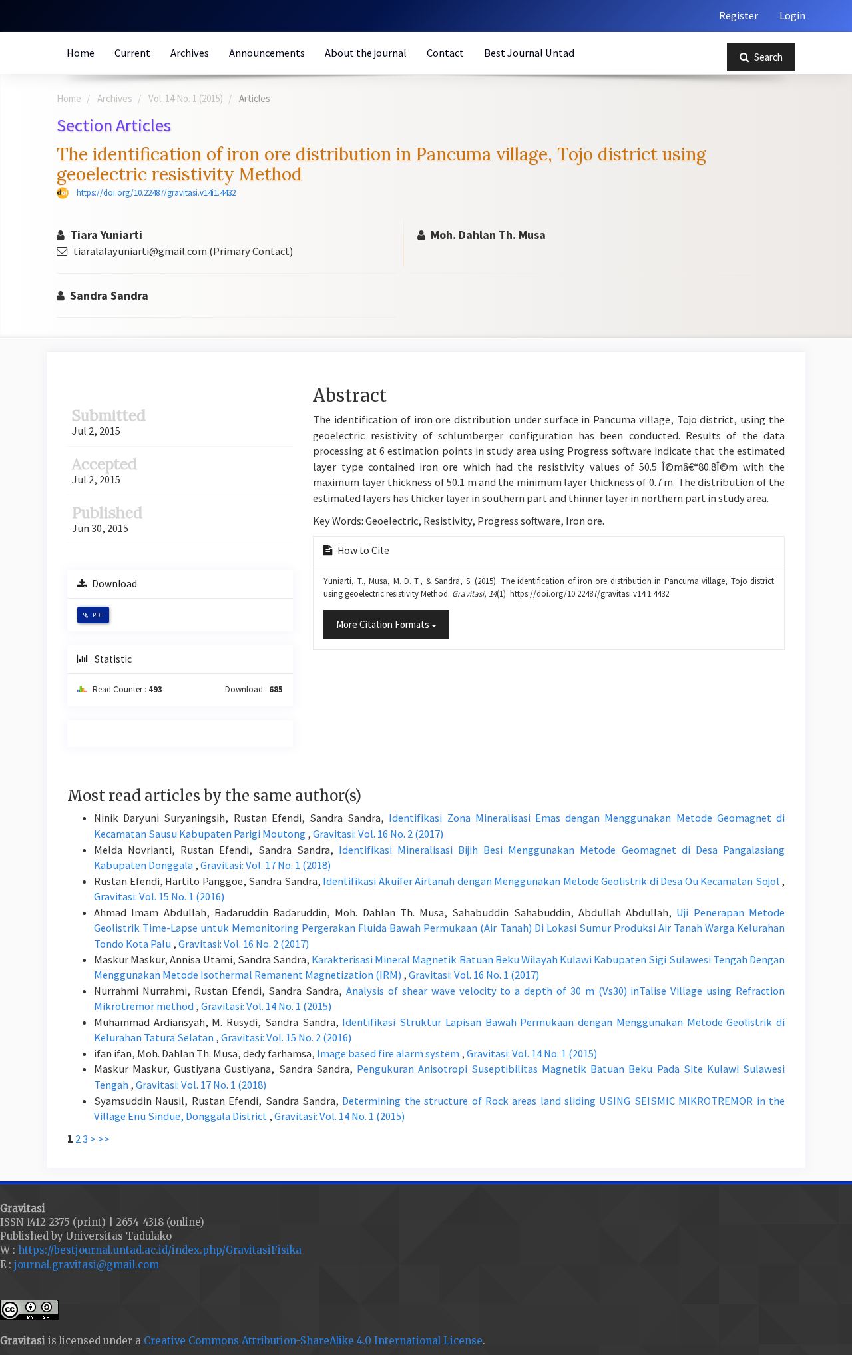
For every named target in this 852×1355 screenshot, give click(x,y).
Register (738, 16)
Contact (445, 53)
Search (767, 57)
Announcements (267, 53)
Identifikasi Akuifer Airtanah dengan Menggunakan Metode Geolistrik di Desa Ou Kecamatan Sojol (552, 881)
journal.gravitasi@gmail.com (86, 1264)
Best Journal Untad (529, 53)
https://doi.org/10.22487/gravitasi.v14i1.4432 (156, 192)
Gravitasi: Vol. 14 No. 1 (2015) (266, 1006)
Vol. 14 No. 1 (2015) (185, 98)
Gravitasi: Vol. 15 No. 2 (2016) (286, 1038)
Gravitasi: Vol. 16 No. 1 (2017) (474, 975)
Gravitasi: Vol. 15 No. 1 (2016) (159, 897)
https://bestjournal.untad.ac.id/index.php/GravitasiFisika (160, 1250)
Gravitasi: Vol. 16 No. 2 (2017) (378, 834)
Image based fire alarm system (389, 1054)
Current (132, 53)
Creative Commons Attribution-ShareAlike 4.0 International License (313, 1340)
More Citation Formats (383, 624)
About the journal (366, 53)
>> (104, 1139)
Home (81, 53)
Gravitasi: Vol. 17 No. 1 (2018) (265, 865)
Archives (189, 53)
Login (792, 16)
